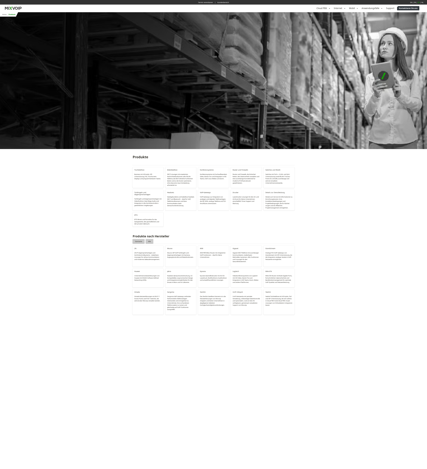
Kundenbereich (223, 2)
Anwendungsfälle (370, 8)
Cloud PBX (321, 8)
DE (419, 2)
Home (4, 14)
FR (415, 2)
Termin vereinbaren (205, 2)
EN (411, 2)
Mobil (352, 8)
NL (422, 2)
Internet (338, 8)
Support (390, 8)
